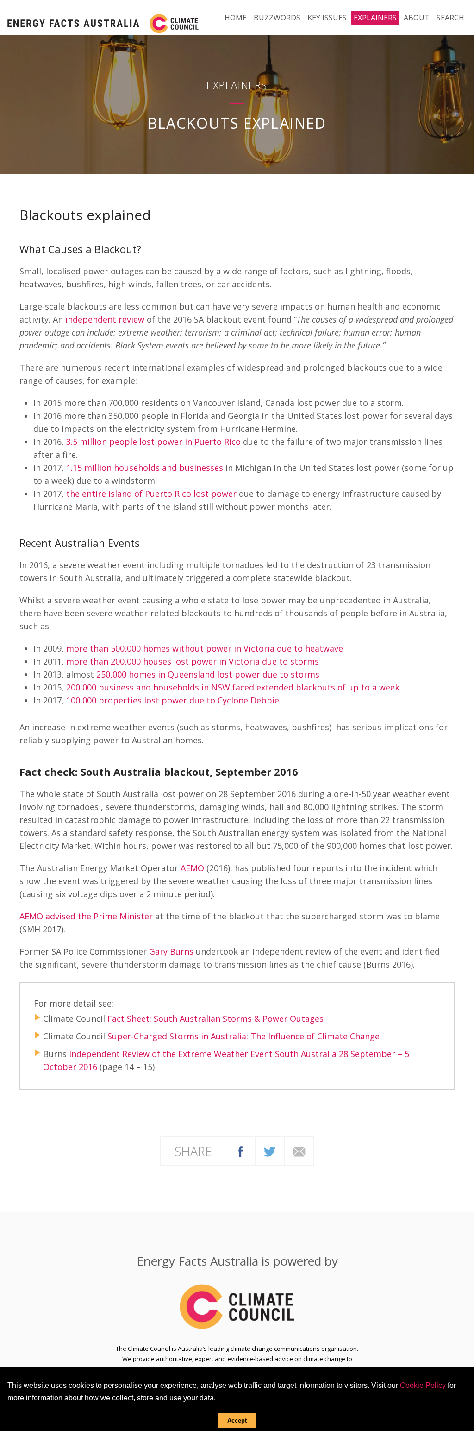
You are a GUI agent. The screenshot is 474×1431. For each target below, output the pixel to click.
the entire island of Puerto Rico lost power (151, 493)
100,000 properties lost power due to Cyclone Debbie (172, 700)
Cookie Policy (423, 1385)
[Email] (299, 1151)
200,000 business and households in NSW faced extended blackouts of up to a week (232, 687)
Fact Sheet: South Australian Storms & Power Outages (215, 1018)
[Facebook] (240, 1151)
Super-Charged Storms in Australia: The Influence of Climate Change (243, 1036)
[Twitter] (270, 1151)
